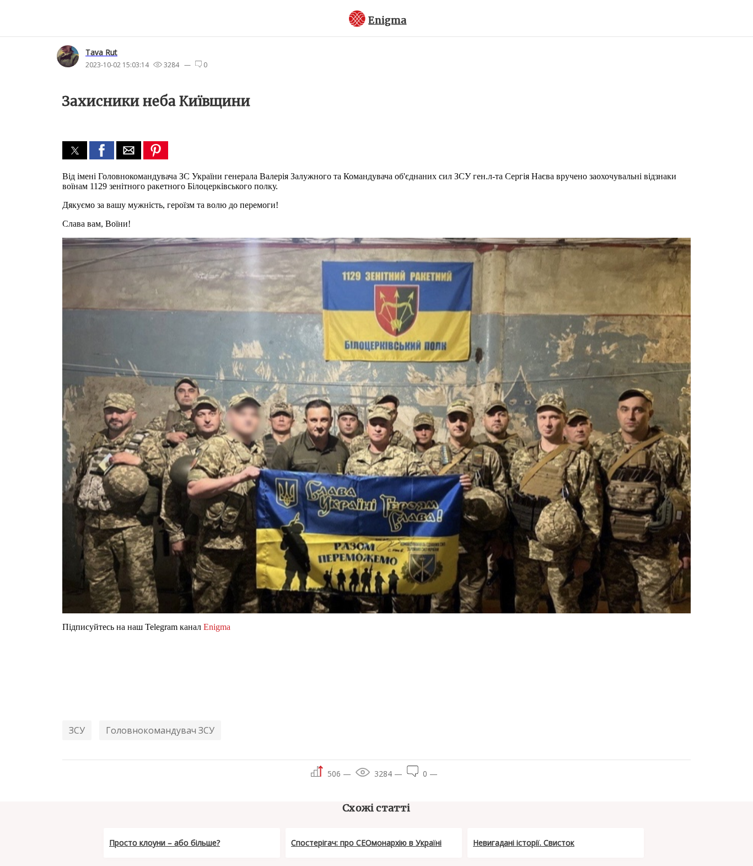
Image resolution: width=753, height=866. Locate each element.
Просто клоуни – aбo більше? (164, 842)
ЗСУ (77, 730)
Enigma (387, 20)
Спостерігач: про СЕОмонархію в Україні (366, 842)
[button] (74, 150)
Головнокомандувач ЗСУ (160, 730)
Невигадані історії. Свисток (523, 842)
